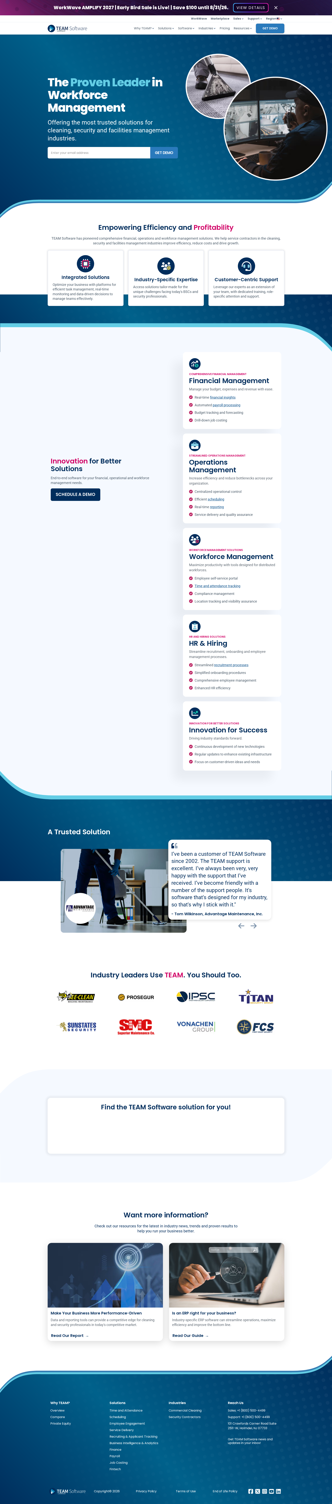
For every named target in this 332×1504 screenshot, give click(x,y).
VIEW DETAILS (251, 7)
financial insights (223, 397)
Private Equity (60, 1423)
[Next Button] (253, 925)
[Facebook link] (250, 1491)
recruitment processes (231, 665)
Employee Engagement (127, 1423)
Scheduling (118, 1417)
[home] (67, 28)
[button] (238, 18)
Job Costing (119, 1462)
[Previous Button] (241, 925)
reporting (217, 507)
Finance (115, 1449)
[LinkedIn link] (278, 1491)
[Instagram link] (264, 1491)
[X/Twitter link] (257, 1491)
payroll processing (226, 405)
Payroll (115, 1456)
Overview (57, 1410)
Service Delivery (122, 1430)
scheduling (216, 499)
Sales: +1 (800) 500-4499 (246, 1410)
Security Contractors (185, 1417)
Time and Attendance (126, 1410)
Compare (57, 1417)
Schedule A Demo (75, 494)
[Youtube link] (271, 1491)
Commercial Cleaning (185, 1410)
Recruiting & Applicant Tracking (133, 1436)
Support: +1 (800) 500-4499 (249, 1417)
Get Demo (270, 28)
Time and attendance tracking (217, 586)
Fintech (115, 1469)
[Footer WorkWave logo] (67, 1491)
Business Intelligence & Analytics (134, 1443)
